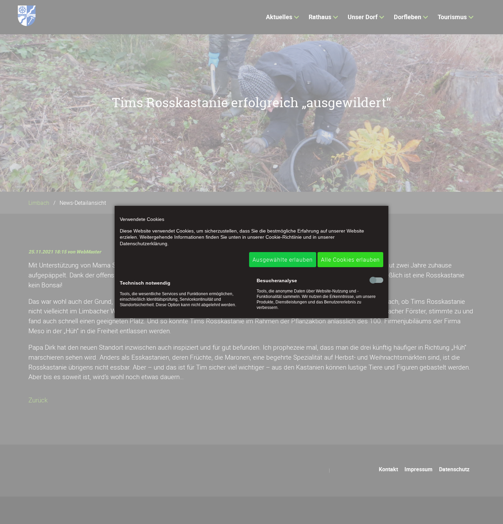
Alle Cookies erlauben (350, 259)
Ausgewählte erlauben (283, 259)
